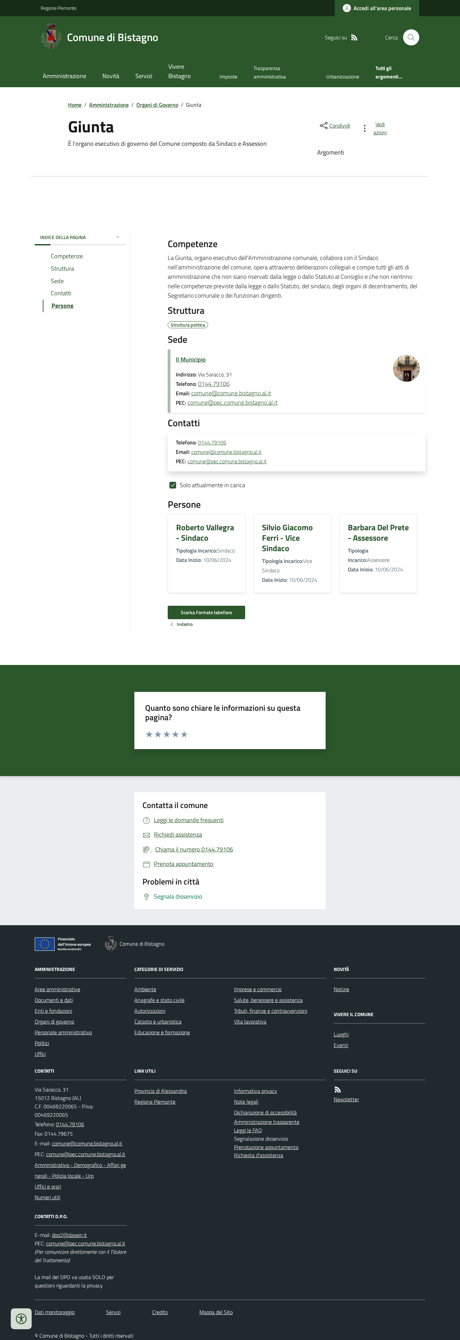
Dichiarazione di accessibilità (265, 1112)
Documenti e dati (54, 1000)
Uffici (40, 1054)
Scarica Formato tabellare (206, 612)
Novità (110, 75)
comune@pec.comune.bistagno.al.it (232, 402)
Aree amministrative (57, 989)
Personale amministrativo (63, 1032)
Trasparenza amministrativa (270, 72)
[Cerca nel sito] (408, 37)
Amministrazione (64, 75)
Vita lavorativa (250, 1021)
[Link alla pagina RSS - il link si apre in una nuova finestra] (354, 37)
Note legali (246, 1102)
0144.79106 (214, 383)
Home (74, 105)
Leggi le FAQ (248, 1130)
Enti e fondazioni (53, 1011)
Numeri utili (47, 1197)
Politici (42, 1043)
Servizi (143, 75)
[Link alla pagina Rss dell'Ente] (338, 1089)
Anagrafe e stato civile (159, 1000)
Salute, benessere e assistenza (268, 1000)
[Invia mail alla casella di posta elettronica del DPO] (69, 1235)
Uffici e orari (48, 1186)
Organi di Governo (157, 105)
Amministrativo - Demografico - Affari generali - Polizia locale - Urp (80, 1170)
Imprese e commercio (258, 989)
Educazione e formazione (162, 1032)
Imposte (228, 76)
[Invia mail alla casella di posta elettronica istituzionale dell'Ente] (87, 1143)
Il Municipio (191, 359)
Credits (160, 1312)
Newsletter (346, 1099)
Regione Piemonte (58, 7)
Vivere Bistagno (179, 71)
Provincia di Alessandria (160, 1091)
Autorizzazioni (149, 1011)
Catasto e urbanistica (158, 1021)
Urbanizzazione (342, 76)
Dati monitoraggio (54, 1312)
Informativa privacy (255, 1091)
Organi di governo (54, 1021)
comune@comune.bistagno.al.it (231, 393)
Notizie (341, 989)
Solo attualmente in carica (212, 485)
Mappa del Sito (216, 1312)
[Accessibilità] (21, 1318)
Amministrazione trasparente (266, 1122)
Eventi (341, 1045)
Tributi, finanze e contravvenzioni (270, 1011)
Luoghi (341, 1034)
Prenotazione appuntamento (266, 1147)
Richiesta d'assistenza (258, 1155)
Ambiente (145, 989)
